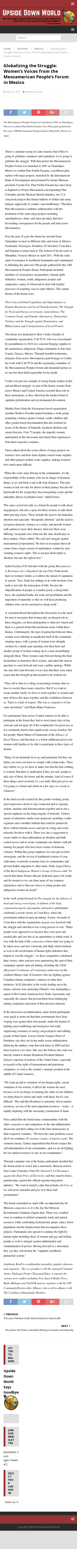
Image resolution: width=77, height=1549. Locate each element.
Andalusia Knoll (33, 91)
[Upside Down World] (38, 23)
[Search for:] (38, 37)
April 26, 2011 (13, 91)
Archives (22, 48)
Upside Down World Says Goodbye (11, 1382)
